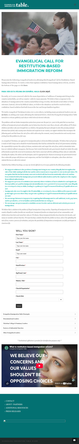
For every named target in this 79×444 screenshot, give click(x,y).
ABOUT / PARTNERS (14, 404)
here (25, 85)
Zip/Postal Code (21, 273)
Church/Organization (23, 288)
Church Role (20, 296)
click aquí (45, 92)
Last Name (19, 242)
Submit (19, 306)
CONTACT (10, 401)
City (17, 258)
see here (5, 115)
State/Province (21, 265)
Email (18, 250)
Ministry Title (20, 281)
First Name (20, 234)
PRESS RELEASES (13, 411)
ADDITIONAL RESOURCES (17, 408)
